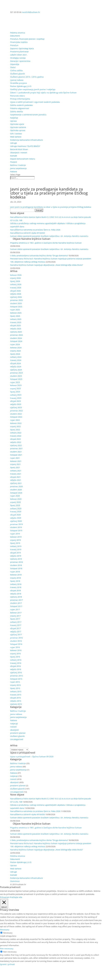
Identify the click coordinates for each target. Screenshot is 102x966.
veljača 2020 (15, 518)
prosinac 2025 (16, 300)
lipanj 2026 (15, 281)
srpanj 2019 (15, 540)
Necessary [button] (4, 929)
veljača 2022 (15, 442)
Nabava (13, 171)
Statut (13, 67)
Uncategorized (16, 739)
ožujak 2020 (15, 514)
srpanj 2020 (15, 502)
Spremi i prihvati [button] (7, 964)
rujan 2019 (15, 533)
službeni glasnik (17, 736)
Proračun (14, 45)
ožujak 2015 (15, 697)
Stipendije (14, 64)
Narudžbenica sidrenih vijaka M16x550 (27, 233)
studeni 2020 (16, 489)
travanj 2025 (15, 322)
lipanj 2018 (15, 581)
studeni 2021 (16, 451)
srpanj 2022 (15, 426)
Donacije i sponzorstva (20, 61)
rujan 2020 (15, 496)
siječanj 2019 (16, 559)
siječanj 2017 (16, 634)
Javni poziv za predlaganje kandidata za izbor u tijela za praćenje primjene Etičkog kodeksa (50, 207)
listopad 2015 (16, 679)
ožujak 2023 (15, 401)
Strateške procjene (18, 83)
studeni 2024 (16, 338)
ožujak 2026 (15, 291)
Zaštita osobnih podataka (21, 105)
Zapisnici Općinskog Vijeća (22, 48)
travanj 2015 (15, 694)
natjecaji (14, 723)
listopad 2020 (16, 492)
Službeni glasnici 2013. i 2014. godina (27, 77)
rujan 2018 (15, 571)
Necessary (7, 933)
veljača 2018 (15, 593)
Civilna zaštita (16, 70)
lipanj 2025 (15, 316)
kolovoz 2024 (16, 347)
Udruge (13, 143)
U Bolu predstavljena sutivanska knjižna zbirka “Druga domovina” (39, 255)
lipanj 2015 (15, 688)
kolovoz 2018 (16, 574)
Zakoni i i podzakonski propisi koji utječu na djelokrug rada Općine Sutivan (43, 92)
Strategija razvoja (18, 58)
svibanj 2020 (15, 508)
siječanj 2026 (16, 297)
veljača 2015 (15, 701)
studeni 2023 (16, 376)
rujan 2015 (15, 682)
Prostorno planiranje (19, 51)
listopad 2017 (16, 606)
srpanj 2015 (15, 685)
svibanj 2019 (15, 546)
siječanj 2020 (16, 521)
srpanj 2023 (15, 388)
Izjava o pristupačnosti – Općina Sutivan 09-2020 (31, 756)
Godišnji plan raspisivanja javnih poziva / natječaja (32, 89)
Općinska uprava (17, 130)
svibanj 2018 (15, 584)
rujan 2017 (15, 609)
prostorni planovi (18, 733)
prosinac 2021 (16, 448)
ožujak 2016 (15, 666)
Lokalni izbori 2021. (18, 54)
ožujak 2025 (15, 325)
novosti (13, 726)
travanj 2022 (15, 436)
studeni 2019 (16, 527)
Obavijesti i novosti (18, 152)
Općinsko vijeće (17, 124)
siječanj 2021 (16, 483)
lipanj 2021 (15, 467)
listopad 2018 (16, 568)
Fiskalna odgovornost (19, 108)
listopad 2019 (16, 530)
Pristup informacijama (20, 99)
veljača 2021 (15, 480)
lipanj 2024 (15, 354)
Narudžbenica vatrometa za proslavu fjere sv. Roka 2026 (35, 229)
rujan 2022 (15, 420)
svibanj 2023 (15, 395)
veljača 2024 (15, 366)
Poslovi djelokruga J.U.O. (21, 86)
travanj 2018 (15, 587)
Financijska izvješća (18, 42)
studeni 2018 (16, 565)
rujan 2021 (15, 458)
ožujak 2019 (15, 552)
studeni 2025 (16, 303)
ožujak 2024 (15, 363)
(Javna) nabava (16, 80)
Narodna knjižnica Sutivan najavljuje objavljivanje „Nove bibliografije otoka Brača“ (46, 265)
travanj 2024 (15, 360)
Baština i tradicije (18, 165)
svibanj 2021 (15, 470)
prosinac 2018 (16, 562)
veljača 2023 (15, 404)
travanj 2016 (15, 663)
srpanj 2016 (15, 653)
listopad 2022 (16, 417)
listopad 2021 (16, 455)
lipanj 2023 (15, 391)
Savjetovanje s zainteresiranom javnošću (28, 114)
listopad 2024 (16, 341)
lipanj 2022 (15, 429)
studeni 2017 (16, 603)
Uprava (13, 121)
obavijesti (14, 730)
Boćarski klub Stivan (19, 149)
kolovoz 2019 (16, 537)
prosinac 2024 (16, 335)
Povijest (13, 162)
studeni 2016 (16, 641)
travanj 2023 (15, 398)
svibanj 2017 (15, 622)
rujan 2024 (15, 344)
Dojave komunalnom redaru (22, 159)
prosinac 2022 (16, 410)
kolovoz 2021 (16, 461)
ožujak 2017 (15, 628)
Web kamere (15, 136)
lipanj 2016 (15, 656)
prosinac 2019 (16, 524)
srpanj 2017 (15, 616)
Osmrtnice (15, 881)
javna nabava (16, 714)
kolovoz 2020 (16, 499)
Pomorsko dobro (17, 96)
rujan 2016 (15, 647)
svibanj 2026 (15, 284)
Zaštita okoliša (16, 111)
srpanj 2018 (15, 578)
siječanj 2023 (16, 407)
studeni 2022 (16, 414)
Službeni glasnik (17, 73)
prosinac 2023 (16, 372)
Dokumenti (15, 35)
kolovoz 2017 (16, 612)
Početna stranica (17, 32)
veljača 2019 (15, 556)
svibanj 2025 (15, 319)
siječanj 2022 (16, 445)
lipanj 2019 (15, 543)
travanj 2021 (15, 474)
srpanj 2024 (15, 350)
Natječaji (14, 118)
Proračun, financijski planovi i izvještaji (27, 39)
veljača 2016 (15, 669)
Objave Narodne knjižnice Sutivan (31, 238)
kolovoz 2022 (16, 423)
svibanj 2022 (15, 432)
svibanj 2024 (15, 357)
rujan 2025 (15, 309)
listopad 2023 (16, 379)
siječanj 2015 (16, 704)
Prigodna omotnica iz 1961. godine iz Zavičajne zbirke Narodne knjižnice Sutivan (46, 243)
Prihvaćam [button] (4, 897)
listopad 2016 (16, 644)
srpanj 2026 (15, 278)
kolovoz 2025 (16, 313)
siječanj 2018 (16, 597)
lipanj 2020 (15, 505)
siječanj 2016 (16, 672)
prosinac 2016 (16, 638)
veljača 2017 (15, 631)
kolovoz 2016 (16, 650)
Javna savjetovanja (18, 168)
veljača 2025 (15, 328)
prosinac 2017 (16, 600)
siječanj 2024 (16, 369)
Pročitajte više (16, 897)
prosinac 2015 (16, 675)
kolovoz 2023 (16, 385)
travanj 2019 (15, 549)
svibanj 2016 (15, 660)
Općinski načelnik (18, 127)
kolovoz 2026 (16, 275)
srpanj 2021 (15, 464)
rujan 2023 (15, 382)
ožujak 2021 (15, 477)
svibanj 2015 (15, 691)
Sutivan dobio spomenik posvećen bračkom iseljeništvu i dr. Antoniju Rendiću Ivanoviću (49, 236)
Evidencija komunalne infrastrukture (26, 140)
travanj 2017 (15, 625)
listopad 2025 (16, 306)
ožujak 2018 (15, 590)
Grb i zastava (16, 133)
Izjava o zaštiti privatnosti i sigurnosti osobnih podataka (35, 102)
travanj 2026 (15, 287)
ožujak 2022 (15, 439)
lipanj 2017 (15, 619)
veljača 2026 (15, 294)
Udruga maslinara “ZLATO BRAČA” (25, 146)
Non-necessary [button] (6, 948)
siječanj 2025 (16, 332)
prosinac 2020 (16, 486)
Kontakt (13, 155)
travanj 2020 (15, 511)
